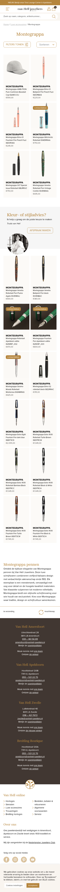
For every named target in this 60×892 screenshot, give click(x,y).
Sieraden (10, 804)
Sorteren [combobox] (44, 44)
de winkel (33, 654)
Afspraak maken (40, 230)
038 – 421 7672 (30, 715)
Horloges (10, 801)
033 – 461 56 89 (30, 638)
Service (38, 814)
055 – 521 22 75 (30, 677)
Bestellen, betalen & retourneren (44, 803)
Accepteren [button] (33, 885)
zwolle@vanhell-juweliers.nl (30, 718)
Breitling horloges (14, 814)
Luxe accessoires (18, 24)
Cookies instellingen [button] (14, 885)
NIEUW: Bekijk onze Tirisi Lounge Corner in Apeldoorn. (30, 2)
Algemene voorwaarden (41, 809)
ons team (38, 651)
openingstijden (35, 645)
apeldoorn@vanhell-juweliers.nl (30, 680)
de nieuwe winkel (34, 730)
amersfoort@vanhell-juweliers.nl (30, 642)
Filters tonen (15, 44)
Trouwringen (12, 810)
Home (6, 24)
